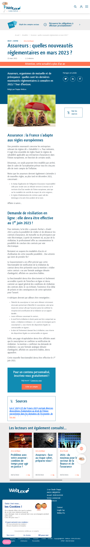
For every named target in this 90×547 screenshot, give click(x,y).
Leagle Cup (61, 510)
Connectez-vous (36, 381)
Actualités (25, 35)
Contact (60, 507)
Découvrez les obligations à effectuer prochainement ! (61, 24)
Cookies (43, 538)
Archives (50, 538)
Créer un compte (31, 387)
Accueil (17, 35)
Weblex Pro (61, 513)
